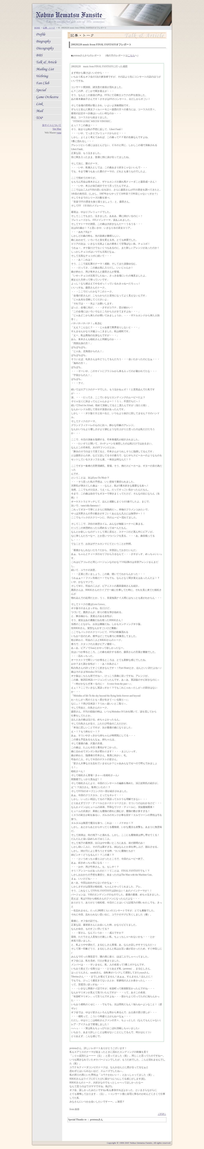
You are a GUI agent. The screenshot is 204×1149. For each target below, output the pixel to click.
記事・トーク (49, 28)
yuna (59, 132)
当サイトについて (51, 125)
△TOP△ (162, 1114)
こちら (131, 55)
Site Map (57, 128)
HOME (37, 28)
